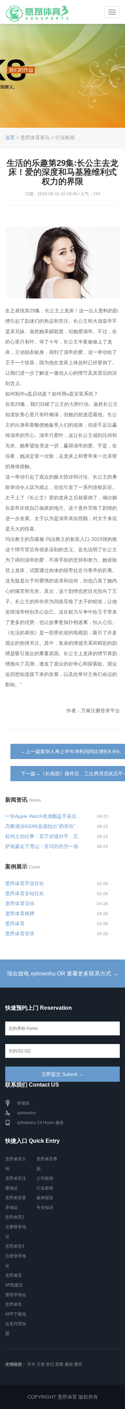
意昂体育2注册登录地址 (15, 1227)
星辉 (59, 1364)
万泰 (40, 1364)
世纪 (50, 1364)
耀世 (78, 1364)
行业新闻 (44, 1188)
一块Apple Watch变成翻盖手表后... (43, 816)
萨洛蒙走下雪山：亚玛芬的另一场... (43, 846)
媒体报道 (44, 1197)
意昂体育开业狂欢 (24, 883)
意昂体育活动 (19, 903)
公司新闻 (44, 1178)
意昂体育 (15, 923)
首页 (10, 137)
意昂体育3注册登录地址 (15, 1256)
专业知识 (44, 1207)
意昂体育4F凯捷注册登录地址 (15, 1285)
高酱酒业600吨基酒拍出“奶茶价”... (42, 826)
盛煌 (69, 1364)
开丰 (31, 1364)
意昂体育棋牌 (19, 913)
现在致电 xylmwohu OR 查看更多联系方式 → (62, 974)
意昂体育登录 (19, 933)
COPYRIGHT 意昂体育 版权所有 (62, 1397)
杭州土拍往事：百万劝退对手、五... (43, 836)
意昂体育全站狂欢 (24, 893)
